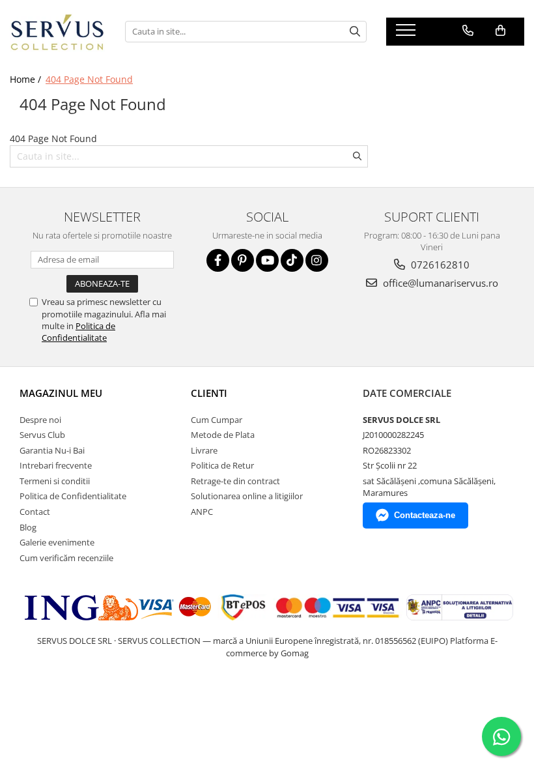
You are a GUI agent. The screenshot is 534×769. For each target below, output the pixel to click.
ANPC (202, 511)
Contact (35, 511)
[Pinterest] (242, 260)
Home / (27, 79)
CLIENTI (209, 392)
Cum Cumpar (216, 420)
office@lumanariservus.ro (439, 282)
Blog (28, 527)
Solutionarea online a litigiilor (247, 496)
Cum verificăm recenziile (66, 558)
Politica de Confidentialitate (78, 331)
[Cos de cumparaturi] (500, 31)
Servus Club (42, 435)
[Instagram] (316, 260)
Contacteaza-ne (424, 515)
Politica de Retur (222, 465)
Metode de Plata (223, 435)
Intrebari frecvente (56, 465)
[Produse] (407, 34)
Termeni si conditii (55, 481)
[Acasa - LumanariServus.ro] (57, 31)
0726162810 (439, 264)
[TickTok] (292, 260)
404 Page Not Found (89, 79)
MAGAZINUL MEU (61, 392)
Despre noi (40, 420)
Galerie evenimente (57, 542)
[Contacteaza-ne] (468, 31)
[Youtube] (267, 260)
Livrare (204, 450)
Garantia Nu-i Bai (52, 450)
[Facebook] (217, 260)
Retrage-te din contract (235, 481)
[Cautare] (355, 31)
